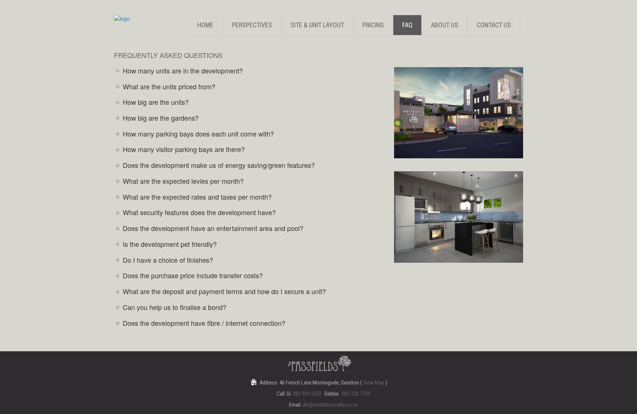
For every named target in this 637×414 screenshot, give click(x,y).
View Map (374, 382)
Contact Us (494, 25)
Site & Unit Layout (317, 25)
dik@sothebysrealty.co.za (330, 404)
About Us (444, 25)
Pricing (373, 25)
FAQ (407, 25)
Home (205, 25)
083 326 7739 (356, 393)
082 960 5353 (307, 393)
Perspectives (252, 25)
